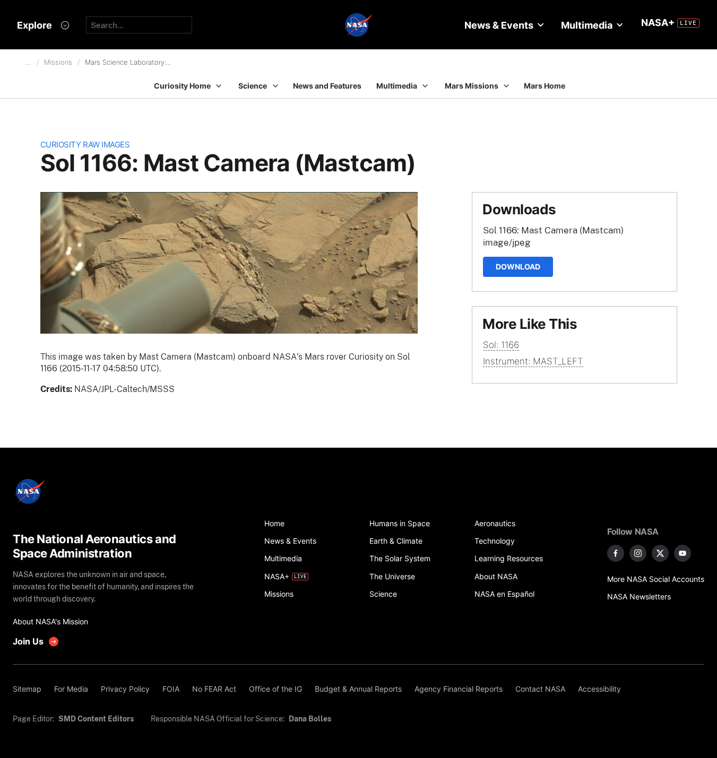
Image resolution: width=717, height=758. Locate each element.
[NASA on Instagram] (637, 553)
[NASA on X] (660, 553)
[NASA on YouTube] (682, 553)
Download (518, 266)
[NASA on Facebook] (615, 553)
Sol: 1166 (501, 344)
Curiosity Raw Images (85, 145)
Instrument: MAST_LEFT (533, 361)
